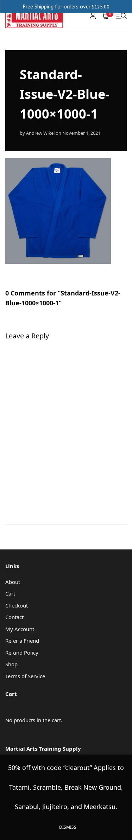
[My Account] (92, 15)
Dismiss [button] (67, 827)
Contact (14, 617)
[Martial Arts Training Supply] (34, 16)
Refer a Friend (22, 640)
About (12, 581)
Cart (10, 593)
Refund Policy (21, 652)
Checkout (16, 605)
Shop (11, 664)
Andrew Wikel (40, 133)
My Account (19, 628)
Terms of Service (25, 676)
